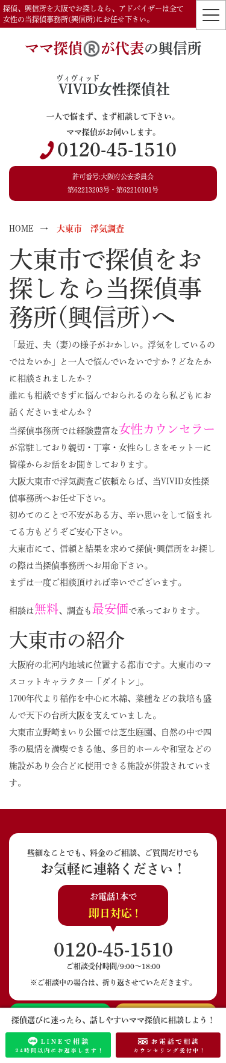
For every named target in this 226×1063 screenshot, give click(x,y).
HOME (21, 228)
